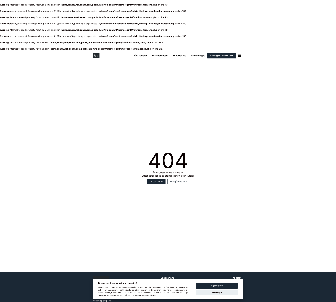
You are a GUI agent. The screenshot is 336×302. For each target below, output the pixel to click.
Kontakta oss (179, 55)
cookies (112, 287)
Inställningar (217, 292)
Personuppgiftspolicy (102, 301)
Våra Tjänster (140, 55)
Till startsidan (156, 181)
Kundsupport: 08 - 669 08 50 (221, 56)
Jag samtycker (217, 286)
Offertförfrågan (160, 55)
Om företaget (198, 55)
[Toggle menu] (239, 56)
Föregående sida (178, 181)
